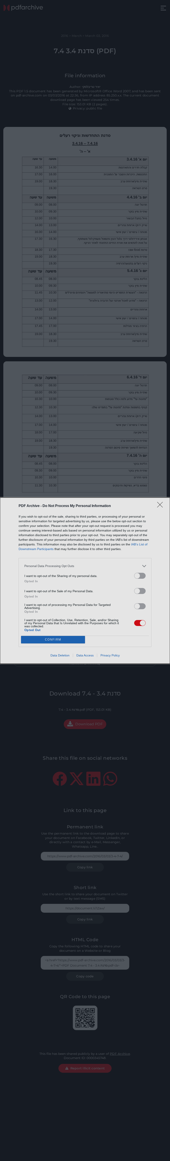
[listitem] (85, 566)
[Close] (161, 506)
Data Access (85, 655)
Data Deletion (60, 655)
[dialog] (85, 581)
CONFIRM (53, 639)
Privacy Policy (110, 655)
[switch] (140, 576)
